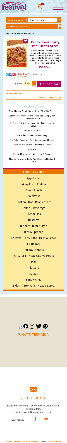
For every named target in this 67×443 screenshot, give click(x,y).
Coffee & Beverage (33, 208)
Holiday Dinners (33, 250)
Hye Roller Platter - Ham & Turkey (32, 135)
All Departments (15, 20)
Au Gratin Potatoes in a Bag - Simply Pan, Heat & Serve (32, 124)
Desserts (33, 220)
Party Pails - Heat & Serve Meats (33, 255)
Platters (33, 267)
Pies (33, 262)
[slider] (23, 74)
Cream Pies (33, 214)
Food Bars (33, 244)
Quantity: (18, 83)
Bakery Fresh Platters (33, 184)
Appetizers (33, 178)
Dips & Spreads (33, 232)
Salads (33, 273)
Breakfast (33, 196)
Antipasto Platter (32, 130)
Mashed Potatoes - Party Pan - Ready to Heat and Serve (32, 160)
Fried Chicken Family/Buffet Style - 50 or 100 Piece (32, 111)
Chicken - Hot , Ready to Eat (34, 202)
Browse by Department (18, 26)
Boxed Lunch (33, 190)
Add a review (37, 74)
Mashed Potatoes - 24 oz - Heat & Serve (31, 154)
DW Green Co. (44, 442)
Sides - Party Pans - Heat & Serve (33, 285)
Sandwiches (33, 279)
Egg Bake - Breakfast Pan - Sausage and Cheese (32, 140)
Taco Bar (32, 149)
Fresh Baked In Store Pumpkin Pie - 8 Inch (32, 144)
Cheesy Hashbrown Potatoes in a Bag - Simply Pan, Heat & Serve (31, 117)
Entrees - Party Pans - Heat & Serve (33, 238)
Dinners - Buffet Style (33, 226)
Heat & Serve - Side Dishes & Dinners (20, 33)
